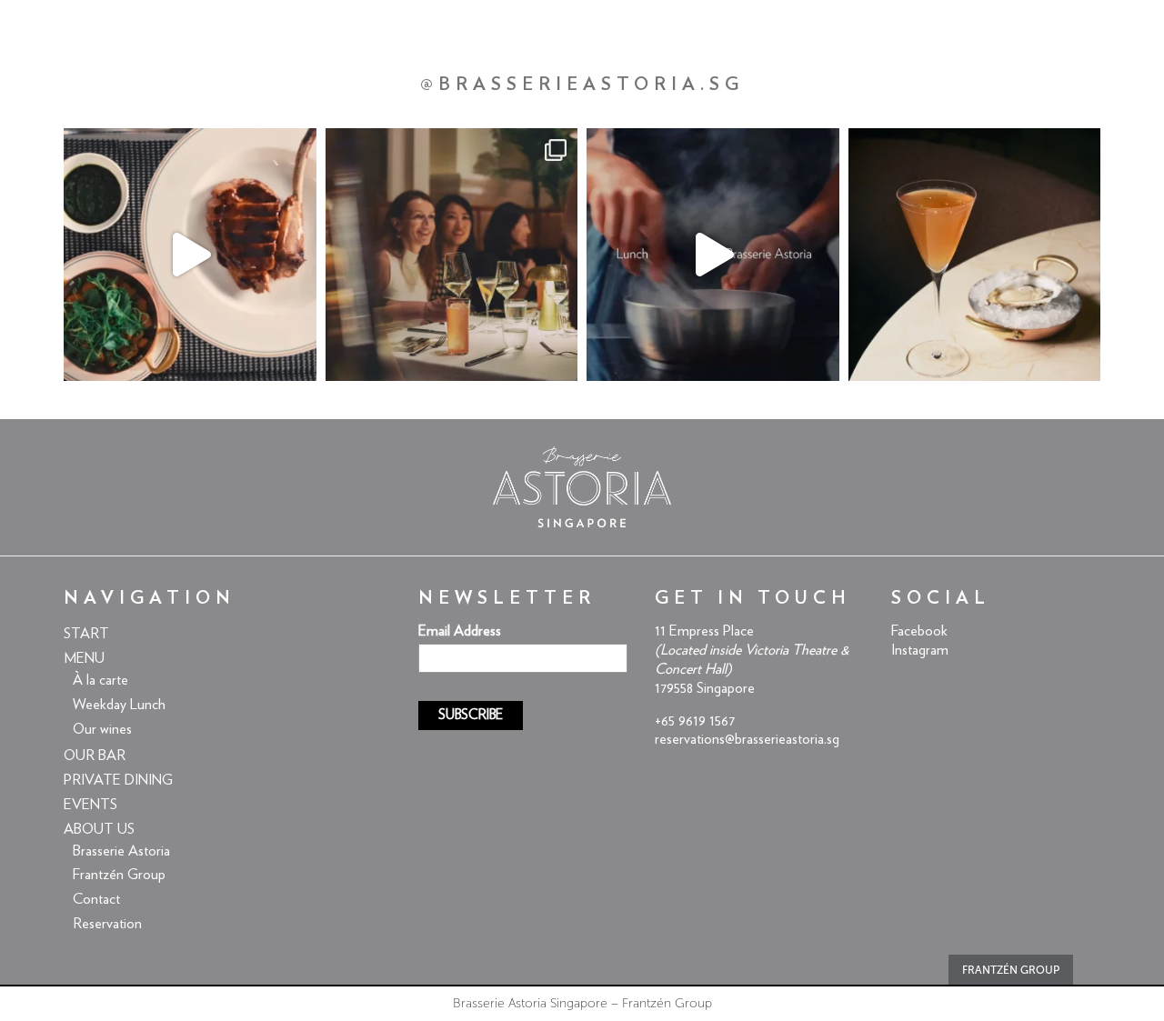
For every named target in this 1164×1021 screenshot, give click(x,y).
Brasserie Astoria (121, 851)
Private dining (118, 780)
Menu (84, 658)
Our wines (102, 729)
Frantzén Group (119, 874)
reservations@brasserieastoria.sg (747, 739)
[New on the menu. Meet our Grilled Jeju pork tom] (190, 254)
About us (99, 829)
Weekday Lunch (119, 704)
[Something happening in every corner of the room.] (452, 254)
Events (90, 804)
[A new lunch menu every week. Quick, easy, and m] (713, 254)
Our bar (94, 755)
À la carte (100, 680)
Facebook (919, 631)
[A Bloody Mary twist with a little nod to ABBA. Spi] (974, 254)
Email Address (459, 631)
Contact (96, 899)
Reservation (107, 923)
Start (86, 633)
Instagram (919, 650)
